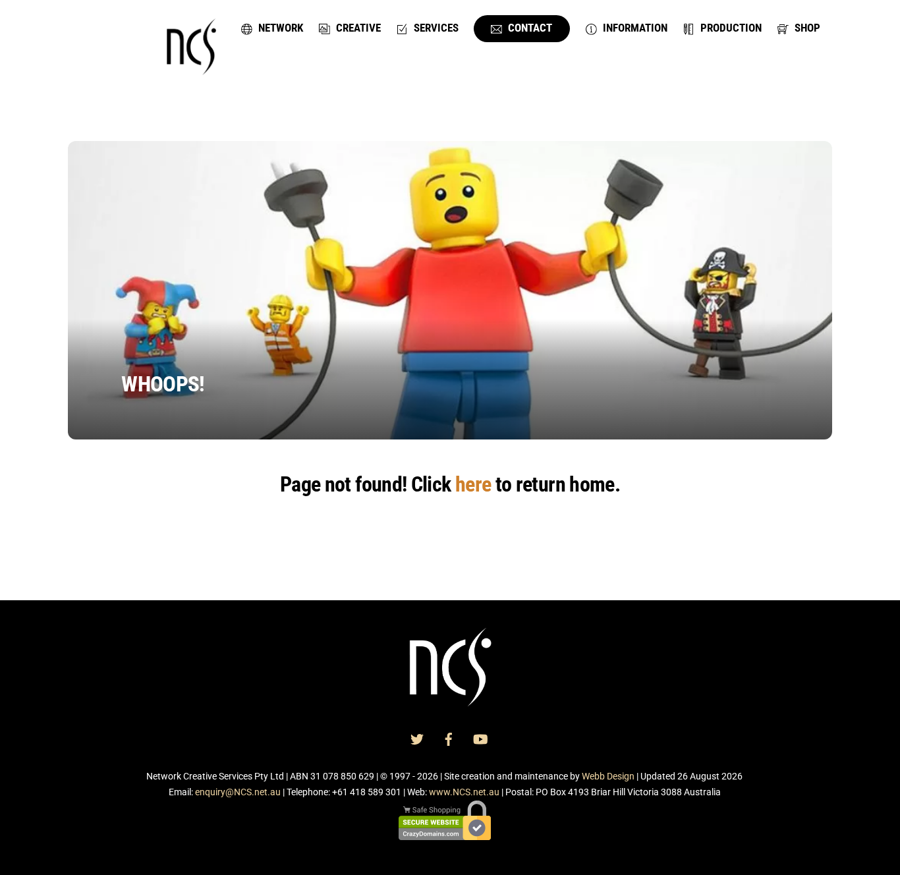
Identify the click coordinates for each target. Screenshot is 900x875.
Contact (528, 27)
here (473, 484)
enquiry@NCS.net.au (238, 792)
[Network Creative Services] (191, 67)
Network (279, 27)
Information (633, 27)
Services (435, 27)
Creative (357, 27)
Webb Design (608, 776)
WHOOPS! (162, 384)
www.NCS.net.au (464, 792)
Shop (806, 27)
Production (730, 27)
